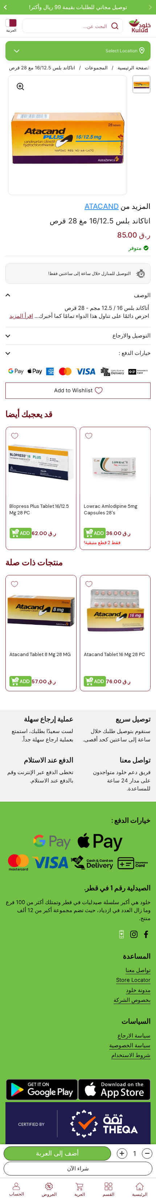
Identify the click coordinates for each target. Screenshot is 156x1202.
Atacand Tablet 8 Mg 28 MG (40, 654)
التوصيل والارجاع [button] (131, 335)
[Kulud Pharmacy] (140, 26)
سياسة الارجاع (134, 1035)
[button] (147, 1153)
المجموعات (96, 67)
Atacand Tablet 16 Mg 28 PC (114, 654)
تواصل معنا (138, 970)
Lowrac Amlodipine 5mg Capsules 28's (110, 509)
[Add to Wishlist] (89, 436)
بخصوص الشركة (132, 1000)
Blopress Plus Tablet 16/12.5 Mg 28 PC (39, 509)
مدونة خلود (138, 990)
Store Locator (133, 980)
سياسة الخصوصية (130, 1045)
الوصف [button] (142, 295)
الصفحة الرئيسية (134, 67)
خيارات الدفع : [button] (135, 353)
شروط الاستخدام (131, 1055)
